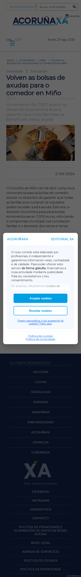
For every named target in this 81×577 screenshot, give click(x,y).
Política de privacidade (40, 339)
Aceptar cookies (40, 298)
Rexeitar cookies (40, 310)
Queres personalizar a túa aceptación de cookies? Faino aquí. (40, 322)
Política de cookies (40, 335)
